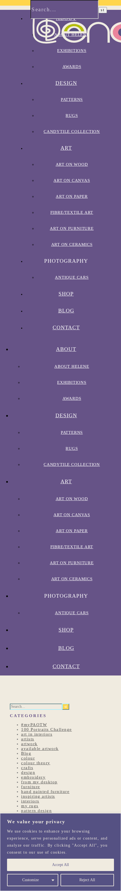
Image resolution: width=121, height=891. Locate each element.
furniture (30, 787)
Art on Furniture (72, 228)
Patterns (72, 99)
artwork (29, 744)
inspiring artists (38, 796)
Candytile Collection (72, 131)
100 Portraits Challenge (46, 729)
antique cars (72, 277)
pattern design (36, 810)
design (28, 772)
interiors (30, 801)
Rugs (72, 115)
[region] (60, 852)
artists (27, 739)
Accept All (60, 865)
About (66, 349)
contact (66, 327)
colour (28, 758)
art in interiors (36, 734)
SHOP (66, 294)
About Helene (71, 366)
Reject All (87, 880)
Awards (71, 398)
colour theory (35, 763)
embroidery (33, 777)
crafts (27, 767)
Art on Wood (72, 164)
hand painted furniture (45, 791)
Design (66, 83)
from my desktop (39, 782)
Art (66, 148)
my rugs (30, 806)
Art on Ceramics (72, 244)
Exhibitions (71, 382)
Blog (66, 311)
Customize (30, 880)
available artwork (40, 748)
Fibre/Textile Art (71, 212)
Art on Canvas (71, 180)
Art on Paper (72, 196)
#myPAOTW (34, 724)
